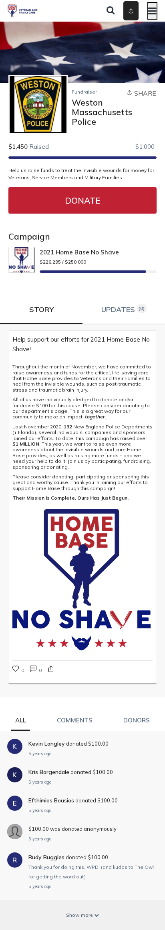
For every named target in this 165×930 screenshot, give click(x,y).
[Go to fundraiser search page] (111, 11)
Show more (80, 915)
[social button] (131, 10)
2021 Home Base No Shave (79, 252)
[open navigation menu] (152, 11)
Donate (82, 200)
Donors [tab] (136, 720)
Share (144, 93)
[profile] (119, 11)
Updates (123, 309)
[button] (51, 670)
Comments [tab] (75, 720)
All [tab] (20, 720)
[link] (36, 670)
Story (41, 309)
